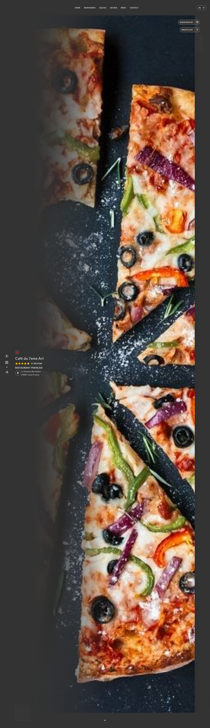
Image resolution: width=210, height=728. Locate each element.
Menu (123, 8)
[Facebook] (7, 356)
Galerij (102, 8)
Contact (134, 8)
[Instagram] (7, 362)
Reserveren (89, 8)
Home (77, 8)
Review (113, 8)
